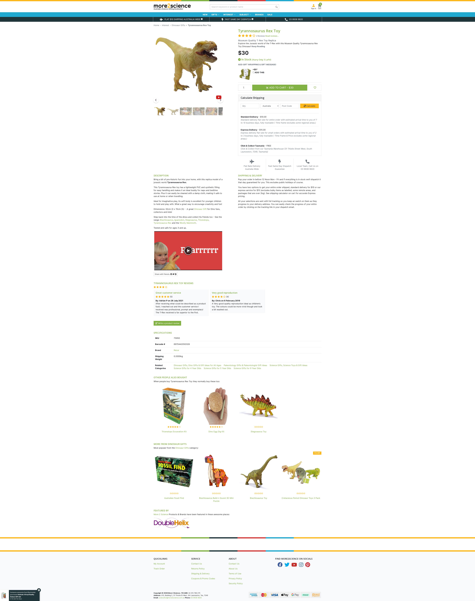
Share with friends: (162, 274)
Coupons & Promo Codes (203, 578)
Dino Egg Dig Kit (216, 431)
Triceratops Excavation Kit (174, 431)
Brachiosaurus (166, 220)
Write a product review (168, 323)
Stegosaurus (191, 220)
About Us (233, 568)
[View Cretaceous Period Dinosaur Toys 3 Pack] (300, 472)
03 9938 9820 (196, 598)
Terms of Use (235, 573)
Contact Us (196, 563)
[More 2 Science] (181, 5)
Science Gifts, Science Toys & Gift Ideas (288, 365)
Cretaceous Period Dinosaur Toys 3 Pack (301, 498)
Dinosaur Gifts (182, 448)
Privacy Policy (235, 578)
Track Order (159, 568)
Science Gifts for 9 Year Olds (247, 368)
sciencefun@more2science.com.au (171, 598)
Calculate (310, 106)
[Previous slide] (156, 100)
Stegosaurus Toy (258, 431)
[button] (315, 88)
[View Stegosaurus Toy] (258, 406)
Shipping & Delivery (200, 573)
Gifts (214, 14)
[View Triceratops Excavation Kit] (174, 406)
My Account (159, 563)
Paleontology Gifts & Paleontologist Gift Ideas (245, 365)
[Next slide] (220, 100)
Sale (269, 14)
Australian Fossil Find (174, 498)
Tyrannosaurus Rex (162, 223)
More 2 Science (161, 514)
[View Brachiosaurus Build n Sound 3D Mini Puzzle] (216, 472)
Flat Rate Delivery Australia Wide (252, 167)
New (205, 14)
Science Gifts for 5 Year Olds (217, 368)
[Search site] (276, 6)
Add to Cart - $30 (281, 87)
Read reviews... (272, 36)
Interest (228, 14)
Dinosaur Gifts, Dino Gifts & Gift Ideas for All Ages (197, 365)
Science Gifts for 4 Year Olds (187, 368)
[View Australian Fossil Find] (174, 472)
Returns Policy (198, 568)
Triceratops (203, 220)
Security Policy (236, 583)
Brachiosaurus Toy (258, 498)
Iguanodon (179, 220)
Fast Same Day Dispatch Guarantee (279, 167)
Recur (176, 350)
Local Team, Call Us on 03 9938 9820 (307, 167)
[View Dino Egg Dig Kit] (216, 406)
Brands (259, 14)
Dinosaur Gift (200, 209)
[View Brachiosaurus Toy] (258, 472)
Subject (244, 14)
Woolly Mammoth (188, 223)
